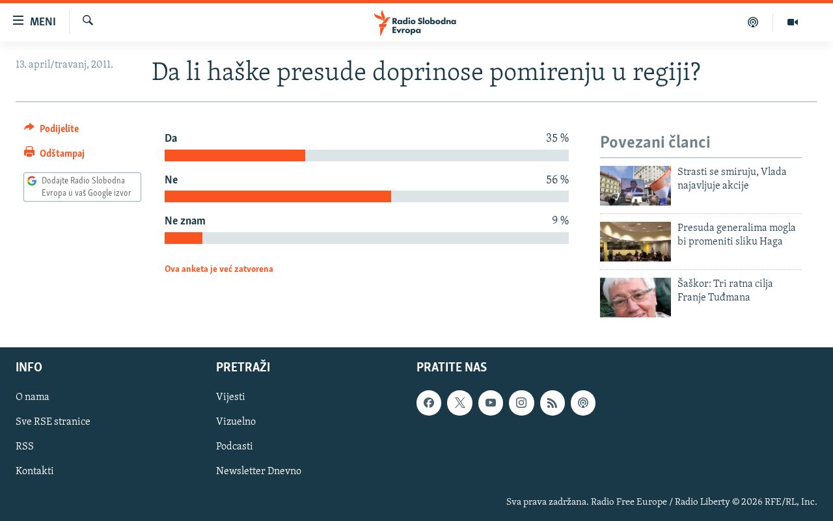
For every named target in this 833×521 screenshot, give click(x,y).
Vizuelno (236, 423)
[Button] (51, 132)
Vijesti (230, 398)
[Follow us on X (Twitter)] (459, 403)
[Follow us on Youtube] (490, 403)
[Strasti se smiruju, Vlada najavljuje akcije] (635, 186)
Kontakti (35, 472)
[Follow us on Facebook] (428, 403)
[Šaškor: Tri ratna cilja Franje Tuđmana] (635, 297)
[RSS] (552, 403)
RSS (25, 447)
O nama (32, 398)
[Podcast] (753, 22)
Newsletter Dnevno (258, 472)
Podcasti (234, 447)
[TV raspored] (583, 403)
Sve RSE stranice (53, 423)
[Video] (792, 22)
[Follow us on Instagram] (521, 403)
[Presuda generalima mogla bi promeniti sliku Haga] (635, 241)
